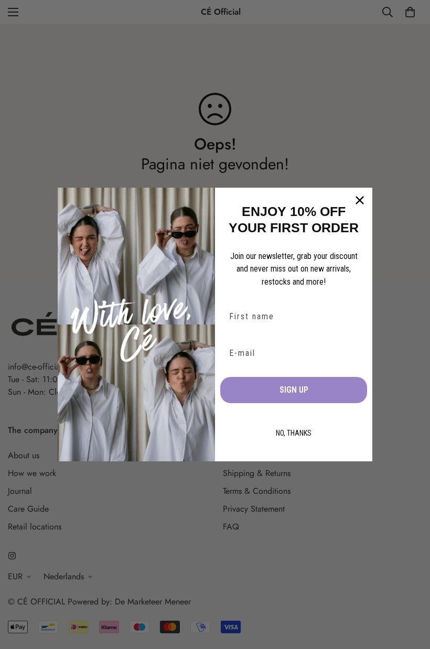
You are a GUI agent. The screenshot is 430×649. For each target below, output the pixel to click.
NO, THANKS (293, 433)
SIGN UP (294, 390)
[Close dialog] (359, 200)
